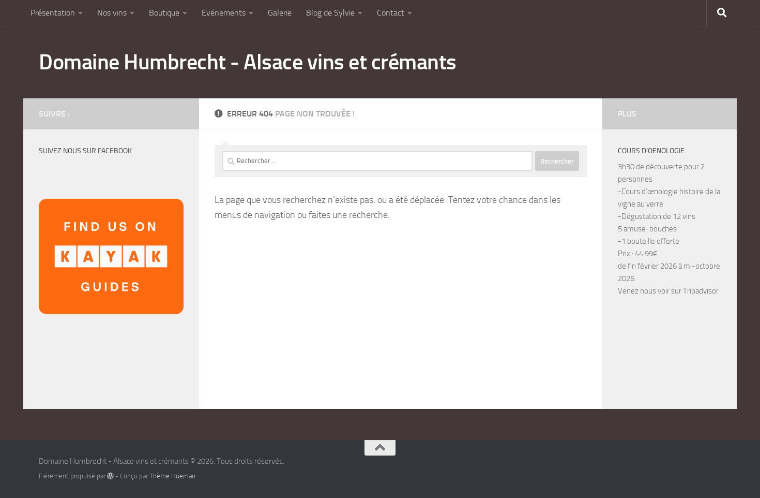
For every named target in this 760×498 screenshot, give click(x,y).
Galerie (280, 13)
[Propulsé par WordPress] (110, 476)
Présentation (53, 13)
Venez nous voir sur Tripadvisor (668, 291)
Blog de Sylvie (330, 13)
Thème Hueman (172, 476)
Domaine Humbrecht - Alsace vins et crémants (248, 62)
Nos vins (112, 13)
